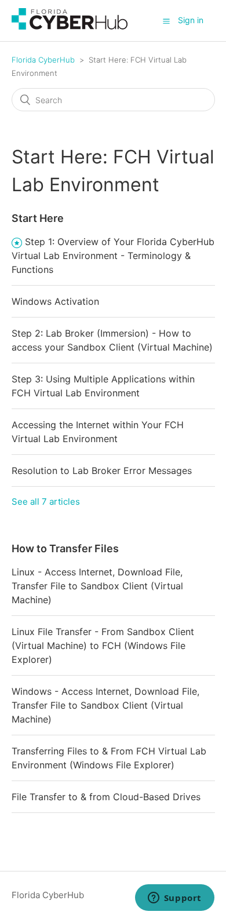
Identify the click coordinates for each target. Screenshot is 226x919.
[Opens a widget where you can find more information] (174, 898)
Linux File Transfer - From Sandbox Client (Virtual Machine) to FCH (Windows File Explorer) (103, 645)
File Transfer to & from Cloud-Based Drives (106, 797)
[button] (166, 21)
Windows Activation (55, 301)
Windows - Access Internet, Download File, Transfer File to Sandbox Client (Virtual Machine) (105, 705)
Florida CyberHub (43, 59)
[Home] (69, 26)
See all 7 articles (46, 501)
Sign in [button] (190, 20)
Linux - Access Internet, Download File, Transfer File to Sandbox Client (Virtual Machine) (97, 586)
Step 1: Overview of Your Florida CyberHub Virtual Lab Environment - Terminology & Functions (113, 255)
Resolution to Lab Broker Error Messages (102, 470)
